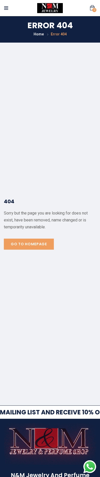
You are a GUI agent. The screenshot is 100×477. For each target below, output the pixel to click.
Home (39, 34)
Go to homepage (29, 244)
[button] (92, 8)
